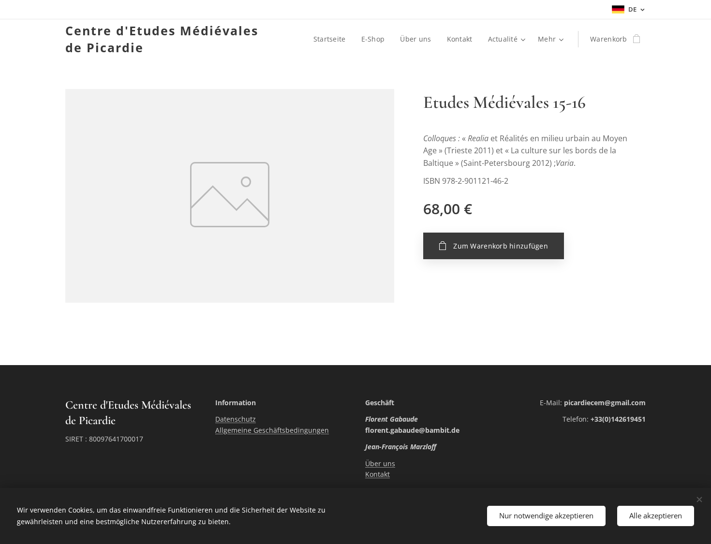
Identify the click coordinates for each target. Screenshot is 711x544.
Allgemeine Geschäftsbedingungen (272, 430)
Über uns (380, 463)
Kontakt (377, 474)
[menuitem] (332, 39)
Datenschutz (235, 419)
